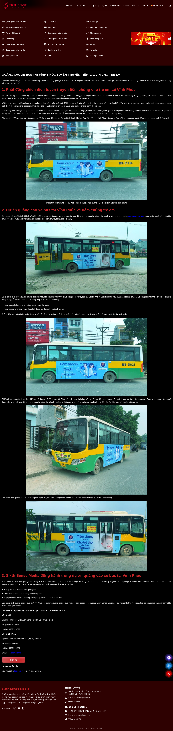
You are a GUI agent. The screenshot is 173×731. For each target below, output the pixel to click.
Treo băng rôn (96, 39)
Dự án (104, 6)
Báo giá (125, 6)
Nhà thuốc (52, 27)
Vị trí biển (115, 6)
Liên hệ (13, 660)
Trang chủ (69, 6)
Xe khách (94, 50)
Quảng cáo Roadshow (57, 39)
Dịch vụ (95, 6)
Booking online (54, 50)
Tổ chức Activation (56, 44)
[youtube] (19, 708)
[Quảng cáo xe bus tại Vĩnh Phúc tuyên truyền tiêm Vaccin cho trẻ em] (15, 10)
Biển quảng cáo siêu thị (16, 27)
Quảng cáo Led (96, 56)
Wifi (49, 56)
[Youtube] (23, 708)
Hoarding (10, 39)
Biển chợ (52, 22)
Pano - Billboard (13, 33)
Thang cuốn (95, 33)
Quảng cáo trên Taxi (15, 44)
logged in (18, 671)
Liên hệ (145, 6)
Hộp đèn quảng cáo (98, 27)
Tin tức (135, 6)
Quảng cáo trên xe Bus (16, 22)
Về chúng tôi (83, 6)
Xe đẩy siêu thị (12, 56)
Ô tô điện (94, 22)
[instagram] (15, 708)
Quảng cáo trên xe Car (15, 50)
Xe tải (92, 44)
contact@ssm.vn (14, 653)
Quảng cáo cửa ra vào (57, 33)
